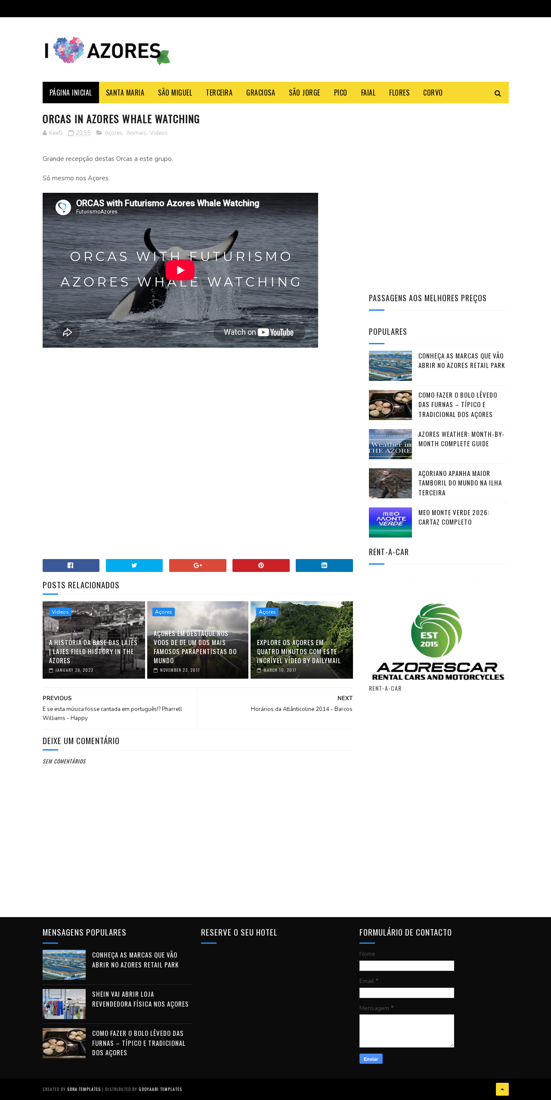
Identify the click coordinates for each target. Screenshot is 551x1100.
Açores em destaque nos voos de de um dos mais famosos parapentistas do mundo (195, 646)
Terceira (219, 92)
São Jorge (304, 92)
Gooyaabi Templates (160, 1089)
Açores (114, 133)
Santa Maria (125, 92)
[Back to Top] (502, 1089)
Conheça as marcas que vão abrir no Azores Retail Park (461, 360)
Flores (399, 92)
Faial (368, 92)
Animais (136, 133)
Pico (340, 92)
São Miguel (175, 92)
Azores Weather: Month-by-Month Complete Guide (461, 438)
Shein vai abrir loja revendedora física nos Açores (140, 998)
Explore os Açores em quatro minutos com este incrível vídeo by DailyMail (299, 651)
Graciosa (260, 92)
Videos (159, 133)
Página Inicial (71, 92)
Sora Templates (84, 1089)
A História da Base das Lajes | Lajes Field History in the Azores (93, 651)
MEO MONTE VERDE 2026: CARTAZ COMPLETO (453, 517)
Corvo (433, 92)
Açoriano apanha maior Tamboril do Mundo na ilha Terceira (460, 482)
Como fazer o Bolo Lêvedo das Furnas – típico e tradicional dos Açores (457, 404)
